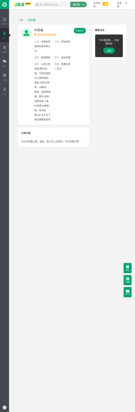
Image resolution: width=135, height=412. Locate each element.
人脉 (20, 20)
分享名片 (80, 30)
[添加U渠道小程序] (4, 407)
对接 (109, 50)
